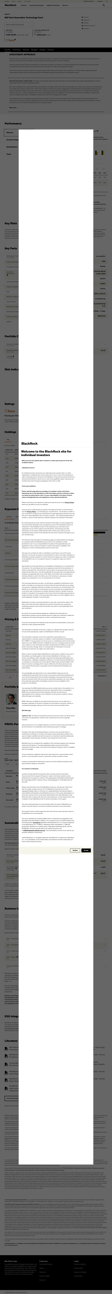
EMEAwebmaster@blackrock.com (34, 830)
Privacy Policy (69, 502)
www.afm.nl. (37, 822)
